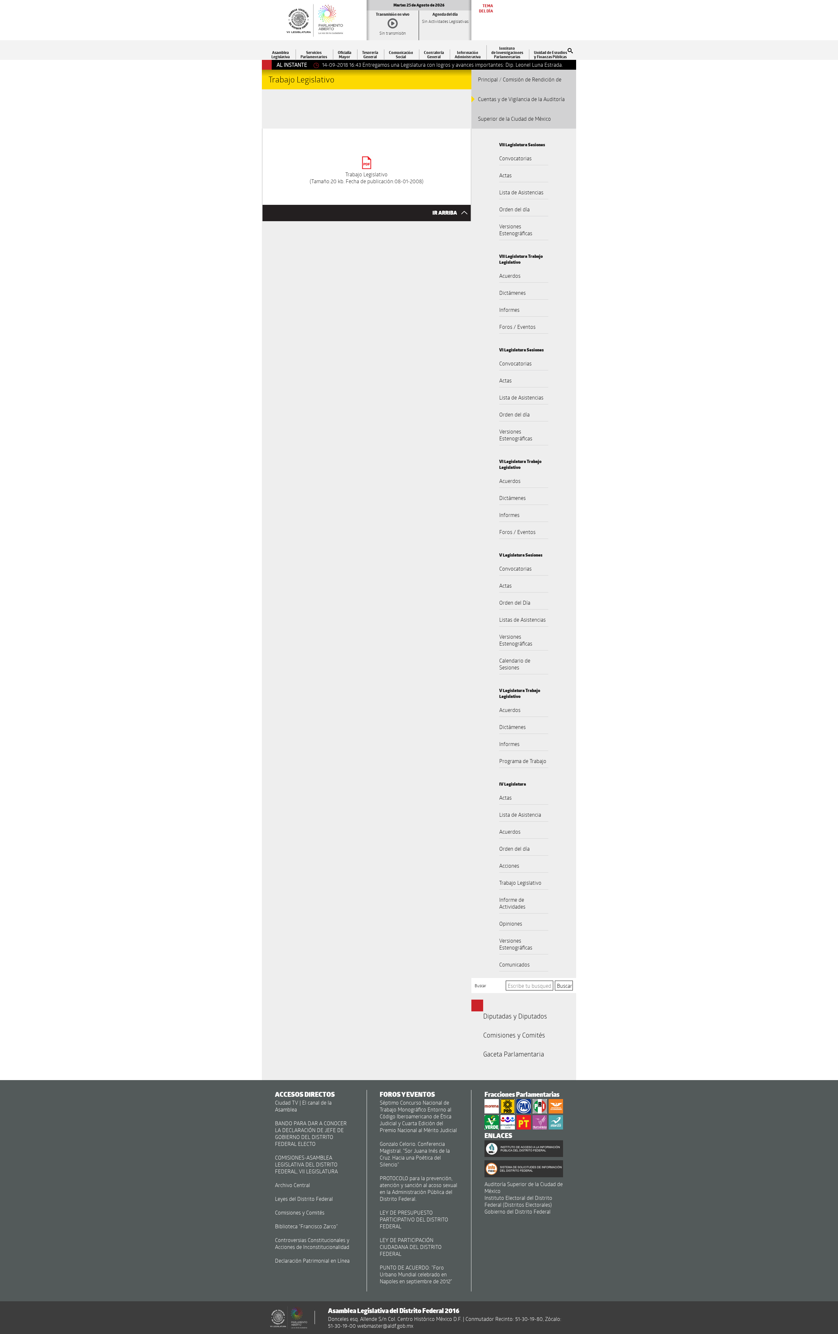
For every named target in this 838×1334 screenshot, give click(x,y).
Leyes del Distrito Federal (304, 1198)
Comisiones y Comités (514, 1035)
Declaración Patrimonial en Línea (312, 1260)
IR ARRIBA (445, 213)
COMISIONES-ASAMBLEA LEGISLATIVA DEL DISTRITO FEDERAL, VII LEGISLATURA (306, 1164)
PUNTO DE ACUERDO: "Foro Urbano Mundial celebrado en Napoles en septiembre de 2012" (416, 1274)
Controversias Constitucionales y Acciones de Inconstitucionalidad (312, 1243)
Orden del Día (514, 602)
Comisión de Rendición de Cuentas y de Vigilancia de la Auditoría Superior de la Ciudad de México (521, 99)
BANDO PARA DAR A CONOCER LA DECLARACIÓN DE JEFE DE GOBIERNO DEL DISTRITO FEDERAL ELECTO (311, 1133)
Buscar (480, 985)
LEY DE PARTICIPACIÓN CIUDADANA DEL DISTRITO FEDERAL (411, 1246)
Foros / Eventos (517, 326)
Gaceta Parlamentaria (513, 1054)
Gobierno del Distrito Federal (517, 1211)
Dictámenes (512, 292)
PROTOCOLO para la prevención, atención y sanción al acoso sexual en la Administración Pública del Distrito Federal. (418, 1188)
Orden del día (514, 209)
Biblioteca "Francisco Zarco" (306, 1226)
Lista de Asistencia (520, 814)
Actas (505, 175)
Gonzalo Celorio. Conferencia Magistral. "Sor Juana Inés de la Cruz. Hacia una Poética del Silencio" (415, 1154)
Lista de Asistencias (521, 192)
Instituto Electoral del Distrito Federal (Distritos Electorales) (518, 1201)
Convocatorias (515, 158)
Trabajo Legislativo (520, 882)
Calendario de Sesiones (514, 664)
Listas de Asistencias (522, 619)
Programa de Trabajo (522, 760)
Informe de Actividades (512, 903)
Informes (509, 309)
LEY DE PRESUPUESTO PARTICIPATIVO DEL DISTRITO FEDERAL (414, 1219)
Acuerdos (509, 275)
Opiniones (510, 923)
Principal (488, 79)
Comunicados (514, 964)
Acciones (509, 865)
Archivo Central (292, 1185)
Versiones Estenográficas (515, 230)
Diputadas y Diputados (515, 1016)
